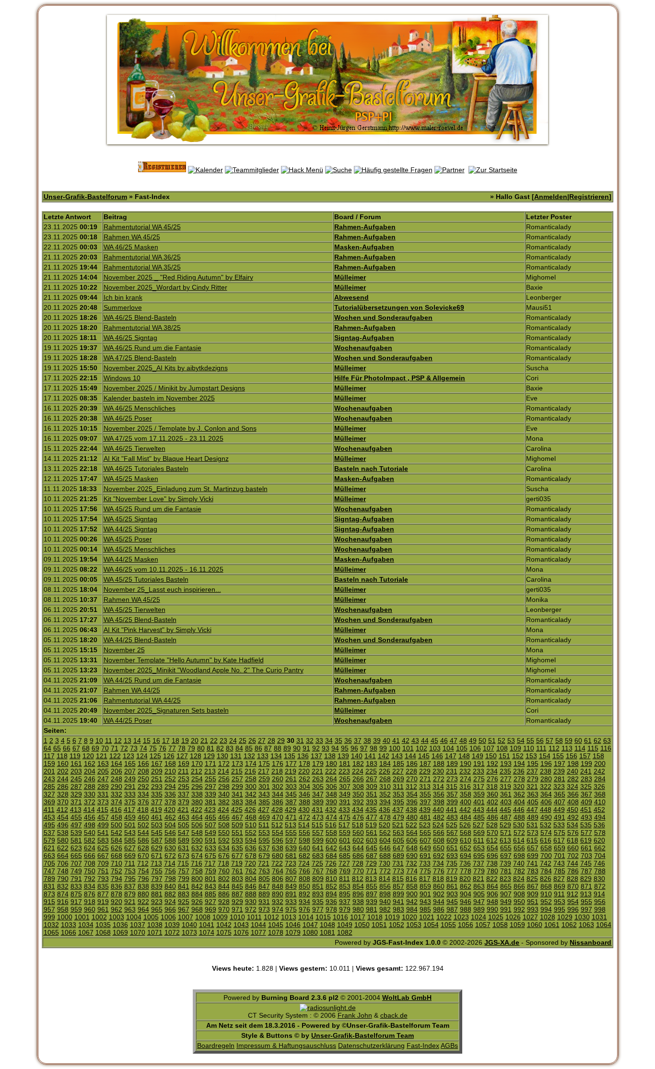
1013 (288, 917)
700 (546, 855)
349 (345, 794)
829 (586, 878)
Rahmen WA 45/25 (132, 237)
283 (586, 779)
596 (277, 840)
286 (63, 786)
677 (237, 855)
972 (251, 909)
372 (89, 802)
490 (546, 817)
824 (519, 878)
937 (345, 901)
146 (437, 756)
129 (209, 756)
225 (371, 771)
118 (62, 756)
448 (545, 809)
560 (358, 832)
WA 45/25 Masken (131, 478)
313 (425, 786)
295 (183, 786)
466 (224, 817)
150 (491, 756)
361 (506, 794)
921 (130, 901)
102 (421, 748)
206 (116, 771)
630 (170, 848)
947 (479, 901)
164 (116, 763)
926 (197, 901)
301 (264, 786)
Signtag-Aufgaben (364, 337)
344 (277, 794)
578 (600, 832)
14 (137, 740)
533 (559, 825)
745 (586, 863)
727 (344, 863)
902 (438, 894)
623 (76, 848)
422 (196, 809)
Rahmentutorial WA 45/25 (142, 227)
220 (304, 771)
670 (143, 855)
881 (157, 894)
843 (210, 886)
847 (264, 886)
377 (157, 802)
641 (318, 848)
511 (263, 825)
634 (224, 848)
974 (277, 909)
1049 (344, 924)
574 (546, 832)
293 (157, 786)
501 (130, 825)
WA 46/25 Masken (131, 247)
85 (249, 748)
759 (210, 871)
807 (291, 878)
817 (425, 878)
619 (586, 840)
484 (465, 817)
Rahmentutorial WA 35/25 (142, 267)
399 (452, 802)
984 (412, 909)
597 (291, 840)
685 (345, 855)
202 (63, 771)
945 (452, 901)
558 (331, 832)
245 (76, 779)
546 (170, 832)
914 (599, 894)
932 (277, 901)
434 (357, 809)
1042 (224, 924)
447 (532, 809)
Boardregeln (215, 1045)
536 (599, 825)
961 (103, 909)
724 (304, 863)
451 (586, 809)
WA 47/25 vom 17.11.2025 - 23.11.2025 (163, 438)
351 (371, 794)
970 (224, 909)
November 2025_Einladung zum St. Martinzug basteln (186, 489)
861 (452, 886)
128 (195, 756)
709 (103, 863)
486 (492, 817)
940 (385, 901)
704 (600, 855)
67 (76, 748)
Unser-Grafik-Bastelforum (85, 196)
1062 (569, 924)
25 (242, 740)
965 (157, 909)
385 (264, 802)
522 (411, 825)
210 (170, 771)
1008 (203, 917)
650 (438, 848)
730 (384, 863)
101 (408, 748)
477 (371, 817)
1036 (120, 924)
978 (331, 909)
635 (237, 848)
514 (304, 825)
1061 (552, 924)
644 (358, 848)
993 (532, 909)
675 (210, 855)
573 (532, 832)
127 (182, 756)
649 (425, 848)
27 (262, 740)
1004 (133, 917)
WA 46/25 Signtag (130, 337)
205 (103, 771)
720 (250, 863)
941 (398, 901)
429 (290, 809)
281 (559, 779)
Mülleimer (350, 277)
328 (63, 794)
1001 (82, 917)
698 (519, 855)
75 (153, 748)
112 (554, 748)
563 (398, 832)
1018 (375, 917)
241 (586, 771)
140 (357, 756)
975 (291, 909)
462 (170, 817)
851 (318, 886)
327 (49, 794)
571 (506, 832)
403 (506, 802)
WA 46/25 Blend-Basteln (140, 317)
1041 (206, 924)
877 (103, 894)
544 (143, 832)
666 (89, 855)
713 (156, 863)
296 (197, 786)
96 (354, 748)
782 (519, 871)
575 (559, 832)
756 (170, 871)
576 (573, 832)
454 (63, 817)
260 (277, 779)
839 (157, 886)
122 (115, 756)
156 (571, 756)
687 (371, 855)
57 (549, 740)
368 (600, 794)
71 (114, 748)
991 (506, 909)
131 (236, 756)
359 (479, 794)
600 (331, 840)
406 (546, 802)
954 (573, 901)
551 (237, 832)
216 (250, 771)
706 (63, 863)
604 (385, 840)
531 (532, 825)
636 (251, 848)
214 (223, 771)
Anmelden (550, 196)
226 (384, 771)
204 (89, 771)
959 (76, 909)
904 (465, 894)
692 (438, 855)
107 (488, 748)
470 (277, 817)
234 (492, 771)
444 (492, 809)
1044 (258, 924)
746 (599, 863)
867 (532, 886)
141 (370, 756)
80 (201, 748)
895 (345, 894)
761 (237, 871)
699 (532, 855)
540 (89, 832)
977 (318, 909)
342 (251, 794)
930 (251, 901)
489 (532, 817)
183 (371, 763)
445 (505, 809)
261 (291, 779)
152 (518, 756)
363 (532, 794)
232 (465, 771)
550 (224, 832)
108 (502, 748)
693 (452, 855)
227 (398, 771)
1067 (86, 932)
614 (519, 840)
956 (600, 901)
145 (424, 756)
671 (157, 855)
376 (143, 802)
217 (263, 771)
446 (519, 809)
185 (398, 763)
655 (506, 848)
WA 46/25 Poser (128, 418)
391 (345, 802)
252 (170, 779)
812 (357, 878)
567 (452, 832)
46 (444, 740)
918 (89, 901)
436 (384, 809)
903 (452, 894)
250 (143, 779)
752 (116, 871)
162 (89, 763)
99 (383, 748)
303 (291, 786)
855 (371, 886)
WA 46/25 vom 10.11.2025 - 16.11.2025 (163, 569)
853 (345, 886)
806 (277, 878)
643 (345, 848)
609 (452, 840)
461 (157, 817)
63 (607, 740)
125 (155, 756)
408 (573, 802)
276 (492, 779)
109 (515, 748)
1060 (534, 924)
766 (304, 871)
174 (251, 763)
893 (318, 894)
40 (386, 740)
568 (465, 832)
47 (453, 740)
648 (412, 848)
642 (331, 848)
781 (506, 871)
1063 (586, 924)
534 (572, 825)
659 (559, 848)
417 (129, 809)
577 (586, 832)
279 (532, 779)
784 (546, 871)
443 (478, 809)
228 (411, 771)
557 (318, 832)
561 (371, 832)
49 (473, 740)
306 (331, 786)
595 (264, 840)
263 (318, 779)
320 (519, 786)
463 (183, 817)
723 (290, 863)
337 (183, 794)
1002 (99, 917)
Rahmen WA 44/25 (132, 690)
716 (196, 863)
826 (545, 878)
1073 (189, 932)
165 (130, 763)
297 (210, 786)
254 (197, 779)
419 (156, 809)
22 (214, 740)
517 (344, 825)
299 (237, 786)
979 (345, 909)
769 (345, 871)
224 (357, 771)
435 (371, 809)
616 (545, 840)
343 (264, 794)
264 (331, 779)
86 (258, 748)
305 (318, 786)
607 (425, 840)
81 (210, 748)
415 (102, 809)
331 (103, 794)
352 (385, 794)
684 (331, 855)
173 (237, 763)
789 (49, 878)
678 (251, 855)
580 (63, 840)
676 (224, 855)
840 (170, 886)
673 (183, 855)
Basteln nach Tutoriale (371, 468)
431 (317, 809)
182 (358, 763)
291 (130, 786)
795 (130, 878)
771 (371, 871)
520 (384, 825)
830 (599, 878)
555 (291, 832)
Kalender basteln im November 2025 (159, 398)
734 (438, 863)
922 (143, 901)
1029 (565, 917)
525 (451, 825)
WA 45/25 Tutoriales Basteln (146, 579)
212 (196, 771)
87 (268, 748)
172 (224, 763)
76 (162, 748)
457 (103, 817)
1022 (444, 917)
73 (134, 748)
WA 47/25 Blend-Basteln (140, 358)
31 (300, 740)
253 (183, 779)
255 (210, 779)
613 (505, 840)
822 (492, 878)
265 (345, 779)
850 (304, 886)
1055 (448, 924)
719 (237, 863)
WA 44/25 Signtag (130, 529)
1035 (103, 924)
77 (172, 748)
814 (384, 878)
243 (49, 779)
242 (599, 771)
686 (358, 855)
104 (448, 748)
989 (479, 909)
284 (600, 779)
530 (519, 825)
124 (142, 756)
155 (558, 756)
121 (101, 756)
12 (118, 740)
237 (532, 771)
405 (532, 802)
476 (358, 817)
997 (586, 909)
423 (210, 809)
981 (371, 909)
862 (465, 886)
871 (586, 886)
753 (130, 871)
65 (57, 748)
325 (586, 786)
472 (304, 817)
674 (197, 855)
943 (425, 901)
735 (451, 863)
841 (183, 886)
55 (530, 740)
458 (116, 817)
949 (506, 901)
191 (479, 763)
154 (544, 756)
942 (412, 901)
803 (237, 878)
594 (251, 840)
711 (129, 863)
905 (479, 894)
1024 (478, 917)
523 (425, 825)
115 (592, 748)
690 (412, 855)
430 (304, 809)
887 (237, 894)
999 (49, 917)
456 (89, 817)
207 (130, 771)
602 (358, 840)
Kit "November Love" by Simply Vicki (158, 499)
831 (49, 886)
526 (465, 825)
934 (304, 901)
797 (157, 878)
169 (183, 763)
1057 (483, 924)
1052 (396, 924)
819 (451, 878)
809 (318, 878)
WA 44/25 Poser (128, 720)
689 (398, 855)
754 (143, 871)
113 (567, 748)
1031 (599, 917)
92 (316, 748)
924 (170, 901)
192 (492, 763)
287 (76, 786)
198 (573, 763)
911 (559, 894)
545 (157, 832)
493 (586, 817)
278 (519, 779)
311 (398, 786)
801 (210, 878)
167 (157, 763)
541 (103, 832)
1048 (327, 924)
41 (396, 740)
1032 (51, 924)
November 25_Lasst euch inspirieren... (162, 589)
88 (277, 748)
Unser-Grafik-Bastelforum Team (362, 1035)
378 (170, 802)
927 (210, 901)
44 (425, 740)
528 (492, 825)
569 (479, 832)
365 (559, 794)
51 (492, 740)
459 (130, 817)
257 (237, 779)
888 (251, 894)
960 (89, 909)
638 (277, 848)
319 (505, 786)
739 (505, 863)
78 (182, 748)
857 (398, 886)
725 (317, 863)
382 (224, 802)
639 (291, 848)
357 (452, 794)
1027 (530, 917)
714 (169, 863)
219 (290, 771)
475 (345, 817)
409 (586, 802)
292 (143, 786)
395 (398, 802)
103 (435, 748)
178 (304, 763)
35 (338, 740)
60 (578, 740)
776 (438, 871)
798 (170, 878)
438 (411, 809)
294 (170, 786)
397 (425, 802)
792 (89, 878)
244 (63, 779)
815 (398, 878)
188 (438, 763)
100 (394, 748)
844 (224, 886)
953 (559, 901)
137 (316, 756)
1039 (172, 924)
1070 (137, 932)
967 (183, 909)
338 (197, 794)
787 (586, 871)
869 (559, 886)
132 (249, 756)
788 (600, 871)
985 (425, 909)
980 (358, 909)
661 (586, 848)
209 (157, 771)
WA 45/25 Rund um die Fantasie (152, 509)
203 (76, 771)
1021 (426, 917)
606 (412, 840)
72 (124, 748)
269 (398, 779)
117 (49, 756)
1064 (603, 924)
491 (559, 817)
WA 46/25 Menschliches (139, 408)
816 (411, 878)
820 (465, 878)
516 (331, 825)
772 (385, 871)
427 (263, 809)
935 (318, 901)
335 (157, 794)
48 (463, 740)
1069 (120, 932)
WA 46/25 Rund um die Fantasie (152, 348)
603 (371, 840)
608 (438, 840)
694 (465, 855)
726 (331, 863)
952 (546, 901)
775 (425, 871)
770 (358, 871)
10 (99, 740)
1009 (220, 917)
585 (130, 840)
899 (398, 894)
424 (223, 809)
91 (306, 748)
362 (519, 794)
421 (183, 809)
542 (116, 832)
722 (277, 863)
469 (264, 817)
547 (183, 832)
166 (143, 763)
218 (277, 771)
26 (252, 740)
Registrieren (589, 196)
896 (358, 894)
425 (237, 809)
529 (505, 825)
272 (438, 779)
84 (239, 748)
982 (385, 909)
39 (377, 740)
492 (573, 817)
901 (425, 894)
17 (166, 740)
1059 (517, 924)
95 (345, 748)
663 (49, 855)
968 (197, 909)
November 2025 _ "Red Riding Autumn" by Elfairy (178, 277)
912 (572, 894)
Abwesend (351, 297)
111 (541, 748)
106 (475, 748)
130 (222, 756)
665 (76, 855)
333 (130, 794)
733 (425, 863)
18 (175, 740)
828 (572, 878)
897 (371, 894)
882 (170, 894)
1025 (495, 917)
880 (143, 894)
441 (451, 809)
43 (415, 740)
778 (465, 871)
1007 (185, 917)
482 (438, 817)
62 (597, 740)
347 (318, 794)
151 (504, 756)
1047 (310, 924)
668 (116, 855)
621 (49, 848)
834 (89, 886)
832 (63, 886)
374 (116, 802)
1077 (258, 932)
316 (465, 786)
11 (108, 740)
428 (277, 809)
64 (47, 748)
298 (224, 786)
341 (237, 794)
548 (197, 832)
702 (573, 855)
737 (478, 863)
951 (532, 901)
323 (559, 786)
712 (143, 863)
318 (492, 786)
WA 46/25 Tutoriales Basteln (146, 468)
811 (344, 878)
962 (116, 909)
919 (103, 901)
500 (116, 825)
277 (506, 779)
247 (103, 779)
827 (559, 878)
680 (277, 855)
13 (127, 740)
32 (310, 740)
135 (289, 756)
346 (304, 794)
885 (210, 894)
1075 (224, 932)
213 (210, 771)
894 (331, 894)
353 (398, 794)
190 (465, 763)
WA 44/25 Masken (131, 559)
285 (49, 786)
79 (191, 748)
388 (304, 802)
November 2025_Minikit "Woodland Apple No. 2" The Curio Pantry (204, 670)
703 (586, 855)
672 (170, 855)
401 (479, 802)
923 (157, 901)
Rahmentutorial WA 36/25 (142, 257)
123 (128, 756)
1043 (241, 924)
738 (492, 863)
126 (169, 756)
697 (506, 855)
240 (572, 771)
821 (478, 878)
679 (264, 855)
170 (197, 763)
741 (532, 863)
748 (63, 871)
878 (116, 894)
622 (63, 848)
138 (330, 756)
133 (263, 756)
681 (291, 855)
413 (76, 809)
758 (197, 871)
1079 (293, 932)
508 (224, 825)
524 (438, 825)
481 (425, 817)
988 (465, 909)
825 (532, 878)
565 (425, 832)
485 (479, 817)
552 (251, 832)
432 (331, 809)
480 (412, 817)
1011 (254, 917)
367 (586, 794)
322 (545, 786)
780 (492, 871)
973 (264, 909)
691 (425, 855)
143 (397, 756)
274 (465, 779)
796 (143, 878)
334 (143, 794)
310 (385, 786)
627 (130, 848)
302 (277, 786)
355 (425, 794)
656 (519, 848)
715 (183, 863)
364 (546, 794)
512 (277, 825)
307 (345, 786)
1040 (189, 924)
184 (385, 763)
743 (559, 863)
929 (237, 901)
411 (49, 809)
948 (492, 901)
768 (331, 871)
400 (465, 802)
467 (237, 817)
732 (411, 863)
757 (183, 871)
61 (588, 740)
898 (385, 894)
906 (492, 894)
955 (586, 901)
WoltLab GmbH (407, 997)
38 (367, 740)
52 (501, 740)
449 (559, 809)
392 (358, 802)
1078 (275, 932)
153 (531, 756)
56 (540, 740)
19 (185, 740)
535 (586, 825)
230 (438, 771)
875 (76, 894)
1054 (431, 924)
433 (344, 809)
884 (197, 894)
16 (156, 740)
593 (237, 840)
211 (183, 771)
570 (492, 832)
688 (385, 855)
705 (49, 863)
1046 (293, 924)
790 (63, 878)
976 (304, 909)
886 (224, 894)
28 (271, 740)
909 (532, 894)
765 (291, 871)
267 (371, 779)
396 (412, 802)
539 (76, 832)
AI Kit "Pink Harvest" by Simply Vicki (157, 630)
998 (600, 909)
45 (434, 740)
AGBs (449, 1045)
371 (76, 802)
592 (224, 840)
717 (210, 863)
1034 (86, 924)
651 (452, 848)
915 (49, 901)
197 (559, 763)
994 (546, 909)
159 (49, 763)
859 (425, 886)
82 (220, 748)
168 (170, 763)
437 (398, 809)
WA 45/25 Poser (128, 539)
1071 (155, 932)
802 (224, 878)
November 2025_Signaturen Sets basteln (166, 710)
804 (251, 878)
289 (103, 786)
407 (559, 802)
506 (197, 825)
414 (89, 809)
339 (210, 794)
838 (143, 886)
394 (385, 802)
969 (210, 909)
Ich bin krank (123, 297)
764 (277, 871)
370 (63, 802)
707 (76, 863)
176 (277, 763)
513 (290, 825)
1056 (465, 924)
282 (573, 779)
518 (357, 825)
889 (264, 894)
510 (251, 825)
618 (572, 840)
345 (291, 794)
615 (532, 840)
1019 (392, 917)
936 (331, 901)
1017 (357, 917)
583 (103, 840)
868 (546, 886)
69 (95, 748)
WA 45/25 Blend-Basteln (140, 619)
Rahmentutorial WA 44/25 (142, 700)
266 (358, 779)
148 (464, 756)
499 (103, 825)
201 (49, 771)
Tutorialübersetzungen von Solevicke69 (399, 307)
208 (143, 771)
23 (223, 740)
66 (66, 748)
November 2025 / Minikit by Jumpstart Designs (174, 388)
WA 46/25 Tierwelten (134, 448)
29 (281, 740)
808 (304, 878)
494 (600, 817)
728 (357, 863)
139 (343, 756)
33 (319, 740)
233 (478, 771)
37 (358, 740)
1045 (275, 924)
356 (438, 794)
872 (600, 886)
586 (143, 840)
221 (317, 771)
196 (546, 763)
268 (385, 779)
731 (398, 863)
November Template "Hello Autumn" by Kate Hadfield (184, 660)
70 (105, 748)
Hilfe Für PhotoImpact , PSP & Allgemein (399, 378)
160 (63, 763)
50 (482, 740)
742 (545, 863)
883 (183, 894)
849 (291, 886)
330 (89, 794)
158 (598, 756)
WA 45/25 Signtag (130, 519)
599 (318, 840)
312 (411, 786)
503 (157, 825)
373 (103, 802)
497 (76, 825)
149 (477, 756)
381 (210, 802)
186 (412, 763)
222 (331, 771)
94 (335, 748)
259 (264, 779)
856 (385, 886)
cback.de (394, 1015)
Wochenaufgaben (363, 348)
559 (345, 832)
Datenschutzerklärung (371, 1045)
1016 (340, 917)
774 (412, 871)
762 (251, 871)
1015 (323, 917)
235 (505, 771)
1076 (241, 932)
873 (49, 894)
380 (197, 802)
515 (317, 825)
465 (210, 817)
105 (462, 748)
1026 (513, 917)
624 (89, 848)
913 (586, 894)
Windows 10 (122, 378)
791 (76, 878)
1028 (547, 917)
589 (183, 840)
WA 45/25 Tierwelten (134, 609)
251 (157, 779)
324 (572, 786)
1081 (327, 932)
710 (116, 863)
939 (371, 901)
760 (224, 871)
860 (438, 886)
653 (479, 848)
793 (103, 878)
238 (545, 771)
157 (585, 756)
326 (599, 786)
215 (237, 771)
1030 (582, 917)
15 (147, 740)
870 (573, 886)
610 (465, 840)
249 (130, 779)
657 (532, 848)
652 (465, 848)
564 (412, 832)
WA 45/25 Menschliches (139, 549)
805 (264, 878)
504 (170, 825)
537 (49, 832)
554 (277, 832)
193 (506, 763)
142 (383, 756)
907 (506, 894)
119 (75, 756)
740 (519, 863)
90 (297, 748)
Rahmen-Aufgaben (365, 227)
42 (405, 740)
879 (130, 894)
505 (183, 825)
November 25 (124, 650)
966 (170, 909)
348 (331, 794)
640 (304, 848)
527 (478, 825)
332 (116, 794)
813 (371, 878)
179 (318, 763)
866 (519, 886)
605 (398, 840)
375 (130, 802)
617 (559, 840)
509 (237, 825)
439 (425, 809)
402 (492, 802)
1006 (168, 917)
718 (223, 863)
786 (573, 871)
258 (251, 779)
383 (237, 802)
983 (398, 909)
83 (230, 748)
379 (183, 802)
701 (559, 855)
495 (49, 825)
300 (251, 786)
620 (599, 840)
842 (197, 886)
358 (465, 794)
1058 (500, 924)
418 (143, 809)
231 (451, 771)
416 (116, 809)
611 (478, 840)
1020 (409, 917)
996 (573, 909)
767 (318, 871)
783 (532, 871)
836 (116, 886)
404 (519, 802)
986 (438, 909)
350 (358, 794)
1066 (68, 932)
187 (425, 763)
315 (451, 786)
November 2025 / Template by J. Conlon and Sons (180, 428)
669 (130, 855)
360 (492, 794)
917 (76, 901)
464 (197, 817)
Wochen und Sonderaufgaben (383, 317)
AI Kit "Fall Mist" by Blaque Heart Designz (166, 458)
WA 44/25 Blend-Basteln (140, 640)
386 (277, 802)
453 (49, 817)
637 (264, 848)
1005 (151, 917)
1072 (172, 932)
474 (331, 817)
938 (358, 901)
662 (600, 848)
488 (519, 817)
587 (157, 840)
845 (237, 886)
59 (569, 740)
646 (385, 848)
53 (511, 740)
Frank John (355, 1015)
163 (103, 763)
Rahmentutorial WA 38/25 (142, 327)
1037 (137, 924)
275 (479, 779)
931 (264, 901)
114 (579, 748)
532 (545, 825)
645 (371, 848)
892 (304, 894)
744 (572, 863)
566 (438, 832)
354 (412, 794)
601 (345, 840)
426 (250, 809)
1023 (461, 917)
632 (197, 848)
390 (331, 802)
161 (76, 763)
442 (465, 809)
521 (398, 825)
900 (412, 894)
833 (76, 886)
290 (116, 786)
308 (358, 786)
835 (103, 886)
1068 (103, 932)
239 (559, 771)
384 (251, 802)
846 (251, 886)
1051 (379, 924)
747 (49, 871)
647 (398, 848)
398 (438, 802)
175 (264, 763)
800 (197, 878)
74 (143, 748)
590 (197, 840)
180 (331, 763)
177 (291, 763)
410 (600, 802)
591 (210, 840)
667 (103, 855)
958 (63, 909)
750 (89, 871)
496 (63, 825)
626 (116, 848)
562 (385, 832)
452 (599, 809)
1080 (310, 932)
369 (49, 802)
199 (586, 763)
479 (398, 817)
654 (492, 848)
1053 (413, 924)
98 (373, 748)
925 (183, 901)
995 (559, 909)
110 (528, 748)
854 (358, 886)
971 (237, 909)
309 (371, 786)
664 (63, 855)
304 (304, 786)
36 (348, 740)
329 (76, 794)
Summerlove (123, 307)
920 (116, 901)
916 (63, 901)
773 (398, 871)
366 (573, 794)
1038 (155, 924)
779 (479, 871)
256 (224, 779)
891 (291, 894)
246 (89, 779)
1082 (344, 932)
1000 (64, 917)
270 (412, 779)
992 (519, 909)
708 (89, 863)
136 (303, 756)
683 (318, 855)
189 (452, 763)
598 (304, 840)
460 (143, 817)
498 (89, 825)
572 (519, 832)
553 (264, 832)
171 (210, 763)
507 (210, 825)
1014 (306, 917)
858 (412, 886)
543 (130, 832)
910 (546, 894)
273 (452, 779)
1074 (206, 932)
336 (170, 794)
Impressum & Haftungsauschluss (286, 1045)
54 (521, 740)
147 (450, 756)
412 (62, 809)
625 (103, 848)
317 (478, 786)
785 (559, 871)
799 (183, 878)
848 (277, 886)
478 (385, 817)
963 (130, 909)
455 (76, 817)
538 (63, 832)
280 (546, 779)
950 (519, 901)
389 (318, 802)
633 (210, 848)
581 (76, 840)
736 (465, 863)
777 (452, 871)
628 (143, 848)
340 (224, 794)
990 (492, 909)
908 (519, 894)
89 (287, 748)
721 (263, 863)
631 (183, 848)
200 (600, 763)
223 (344, 771)
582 (89, 840)
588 (170, 840)
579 (49, 840)
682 (304, 855)
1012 (271, 917)
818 (438, 878)
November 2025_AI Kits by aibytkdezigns (166, 368)
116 (605, 748)
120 (88, 756)
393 (371, 802)
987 (452, 909)
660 (573, 848)
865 (506, 886)
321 (532, 786)
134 (276, 756)
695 (479, 855)
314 (438, 786)
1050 (362, 924)
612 (492, 840)
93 (325, 748)
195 (532, 763)
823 (505, 878)
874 (63, 894)
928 (224, 901)
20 (195, 740)
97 (364, 748)
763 (264, 871)
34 (329, 740)
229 (425, 771)
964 (143, 909)
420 (169, 809)
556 (304, 832)
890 (277, 894)
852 (331, 886)
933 (291, 901)
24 (233, 740)
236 (519, 771)
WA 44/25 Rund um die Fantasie (152, 680)
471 (291, 817)
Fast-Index (423, 1045)
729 (371, 863)
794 (116, 878)
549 (210, 832)
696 (492, 855)
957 (49, 909)
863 (479, 886)
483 (452, 817)
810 (331, 878)
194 (519, 763)
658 (546, 848)
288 (89, 786)
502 (143, 825)
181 (345, 763)
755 (157, 871)
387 (291, 802)
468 (251, 817)
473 (318, 817)
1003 (116, 917)
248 (116, 779)
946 (465, 901)
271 (425, 779)
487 (506, 817)
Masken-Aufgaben (364, 247)
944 (438, 901)
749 (76, 871)
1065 (51, 932)
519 (371, 825)
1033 (68, 924)
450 (572, 809)
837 (130, 886)
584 (116, 840)
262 (304, 779)
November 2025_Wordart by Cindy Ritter (165, 287)
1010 (237, 917)
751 (103, 871)
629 (157, 848)
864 (492, 886)
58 (559, 740)
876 (89, 894)
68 (86, 748)
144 (410, 756)
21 (204, 740)
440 (438, 809)
